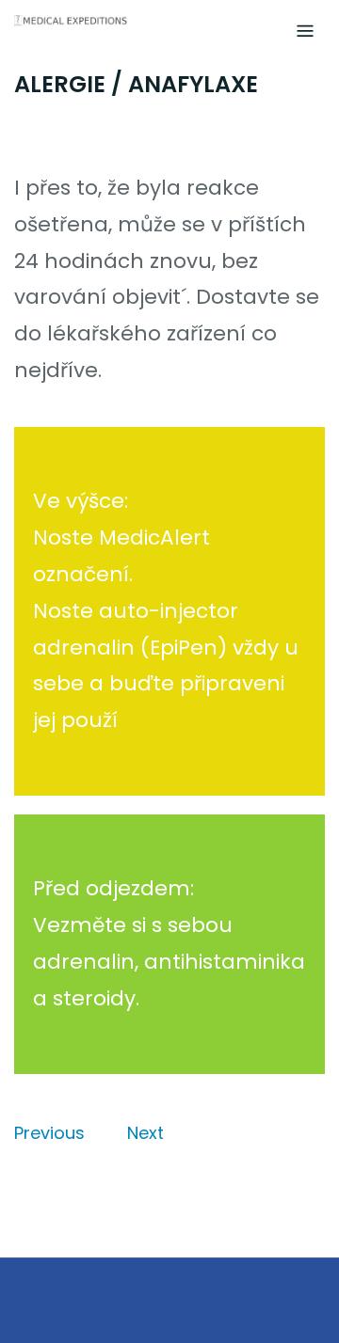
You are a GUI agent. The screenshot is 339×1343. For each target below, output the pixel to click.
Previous (49, 1133)
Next (145, 1133)
